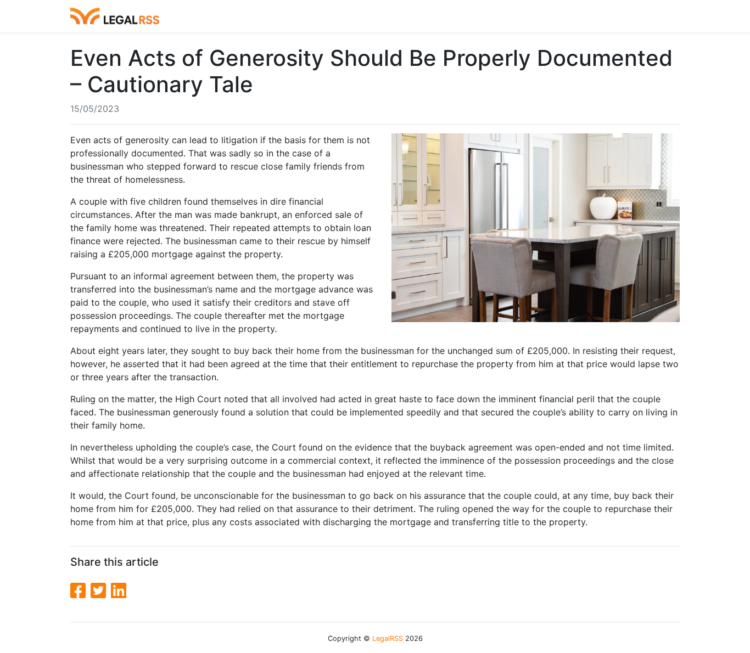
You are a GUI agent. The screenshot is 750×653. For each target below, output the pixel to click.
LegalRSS (387, 638)
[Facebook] (80, 590)
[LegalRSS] (114, 16)
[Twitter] (101, 590)
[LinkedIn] (118, 590)
